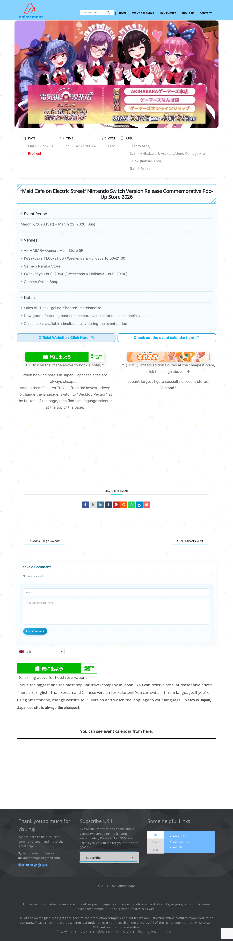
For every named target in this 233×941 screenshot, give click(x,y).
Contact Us (181, 842)
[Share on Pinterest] (116, 505)
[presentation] (154, 835)
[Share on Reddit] (123, 505)
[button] (41, 651)
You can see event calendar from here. (116, 731)
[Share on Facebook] (85, 505)
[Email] (146, 505)
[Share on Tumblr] (108, 505)
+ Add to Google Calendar (45, 540)
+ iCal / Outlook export (190, 540)
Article (178, 847)
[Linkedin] (100, 505)
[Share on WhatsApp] (131, 505)
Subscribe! (93, 858)
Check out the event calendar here (164, 337)
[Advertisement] (116, 452)
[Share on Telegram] (139, 505)
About (180, 836)
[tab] (155, 835)
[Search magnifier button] (108, 12)
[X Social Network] (93, 505)
